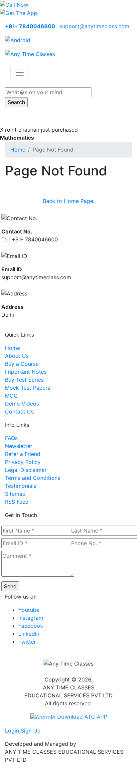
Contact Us (19, 411)
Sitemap (15, 493)
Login (12, 730)
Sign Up (31, 730)
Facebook (30, 625)
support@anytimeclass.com (94, 26)
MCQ (11, 395)
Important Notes (26, 371)
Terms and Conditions (32, 478)
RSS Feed (17, 501)
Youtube (28, 610)
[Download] (17, 39)
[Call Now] (14, 4)
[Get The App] (18, 12)
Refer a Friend (22, 454)
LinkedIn (28, 633)
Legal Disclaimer (26, 470)
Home (17, 149)
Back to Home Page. (68, 201)
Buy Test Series (24, 379)
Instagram (30, 617)
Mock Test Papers (27, 387)
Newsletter (18, 446)
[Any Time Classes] (30, 53)
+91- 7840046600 (30, 26)
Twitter (27, 641)
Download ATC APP (81, 716)
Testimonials (20, 485)
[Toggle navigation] (19, 72)
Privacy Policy (23, 462)
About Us (17, 355)
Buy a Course (22, 363)
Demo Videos (22, 403)
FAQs (11, 438)
